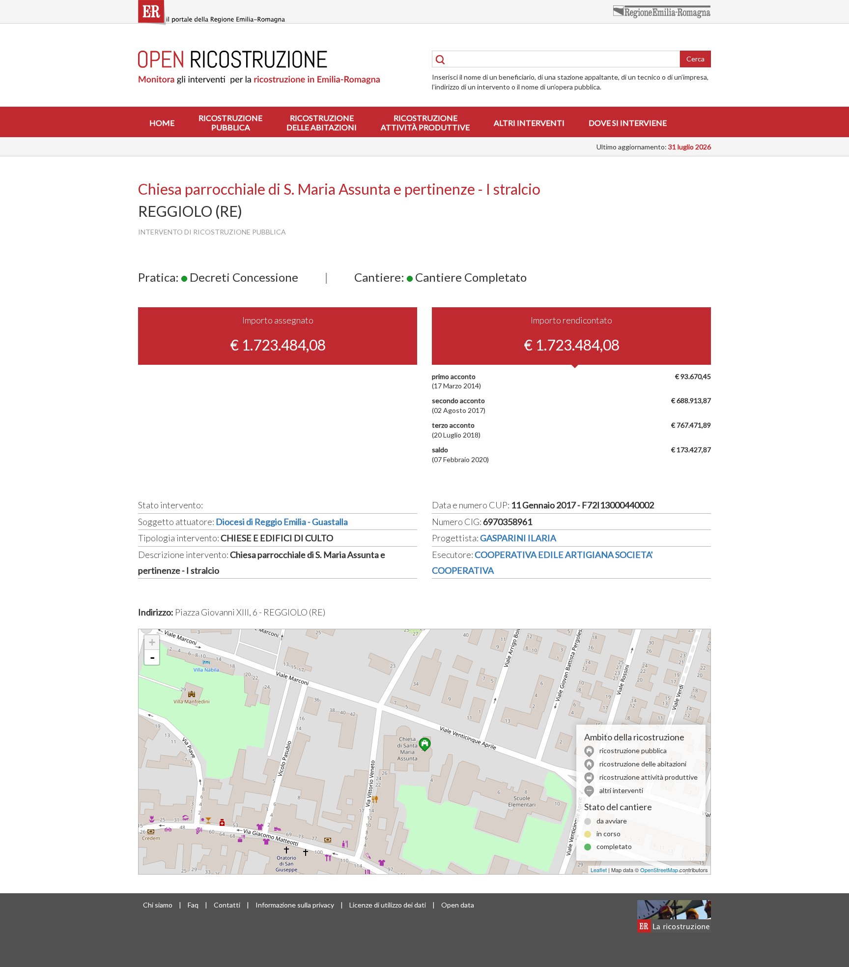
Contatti (227, 905)
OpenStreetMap (659, 870)
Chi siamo (157, 905)
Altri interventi (529, 122)
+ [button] (152, 642)
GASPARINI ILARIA (518, 537)
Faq (193, 905)
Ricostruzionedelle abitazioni (321, 122)
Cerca (695, 59)
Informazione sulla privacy (294, 905)
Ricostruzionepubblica (230, 122)
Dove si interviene (628, 122)
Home (161, 122)
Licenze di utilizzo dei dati (387, 905)
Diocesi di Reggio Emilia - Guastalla (282, 521)
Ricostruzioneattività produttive (425, 122)
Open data (457, 905)
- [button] (152, 657)
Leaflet (599, 870)
